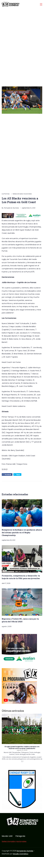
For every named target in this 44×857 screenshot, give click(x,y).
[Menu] (41, 4)
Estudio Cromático (20, 854)
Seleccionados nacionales (22, 194)
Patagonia (20, 836)
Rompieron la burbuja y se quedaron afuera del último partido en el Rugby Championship (22, 533)
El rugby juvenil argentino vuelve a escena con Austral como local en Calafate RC (22, 747)
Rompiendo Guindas (25, 851)
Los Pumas (6, 194)
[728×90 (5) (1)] (22, 217)
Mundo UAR (7, 836)
